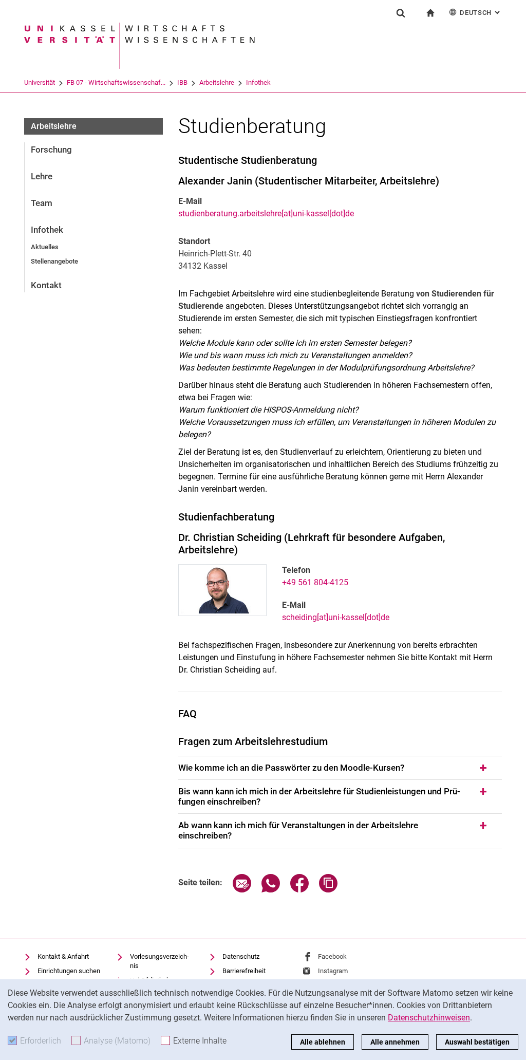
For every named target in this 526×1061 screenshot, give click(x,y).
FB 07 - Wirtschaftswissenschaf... (116, 82)
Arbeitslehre (216, 82)
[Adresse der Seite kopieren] (328, 890)
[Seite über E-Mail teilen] (242, 890)
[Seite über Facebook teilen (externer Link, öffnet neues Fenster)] (299, 890)
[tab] (340, 768)
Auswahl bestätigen (477, 1042)
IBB (182, 82)
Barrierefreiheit (244, 971)
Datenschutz (240, 956)
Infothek (258, 82)
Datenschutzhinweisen (429, 1017)
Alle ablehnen (322, 1042)
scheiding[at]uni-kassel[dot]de (335, 617)
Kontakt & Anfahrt (63, 956)
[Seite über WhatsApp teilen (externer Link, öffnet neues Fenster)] (270, 890)
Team (41, 203)
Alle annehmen (395, 1042)
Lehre (41, 176)
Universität (39, 82)
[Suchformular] (401, 13)
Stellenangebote (54, 261)
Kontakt (46, 285)
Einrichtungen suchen (68, 971)
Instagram (333, 971)
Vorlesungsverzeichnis (159, 961)
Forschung (51, 149)
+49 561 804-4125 (315, 582)
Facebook (332, 956)
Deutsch (481, 12)
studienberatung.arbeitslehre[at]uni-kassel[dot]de (266, 213)
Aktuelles (45, 247)
